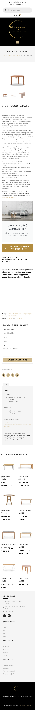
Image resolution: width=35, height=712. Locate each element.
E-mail (5, 338)
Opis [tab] (6, 384)
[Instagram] (9, 615)
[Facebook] (4, 615)
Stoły (18, 55)
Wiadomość (7, 346)
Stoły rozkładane (12, 316)
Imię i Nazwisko (8, 329)
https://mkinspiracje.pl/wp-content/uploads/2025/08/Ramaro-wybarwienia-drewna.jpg (17, 425)
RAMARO (9, 318)
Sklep (14, 55)
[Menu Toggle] (17, 42)
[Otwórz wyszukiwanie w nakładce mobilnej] (17, 10)
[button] (30, 70)
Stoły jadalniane (17, 314)
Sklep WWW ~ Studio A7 (24, 705)
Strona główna (7, 55)
